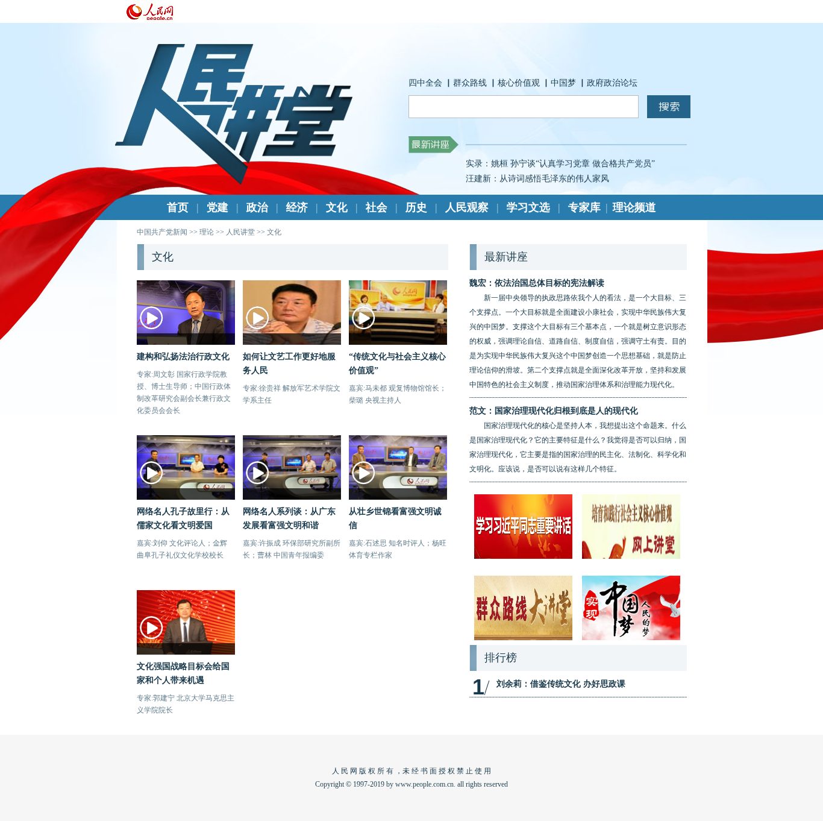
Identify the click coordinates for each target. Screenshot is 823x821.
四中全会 (425, 82)
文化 (337, 207)
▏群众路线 (466, 82)
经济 (297, 207)
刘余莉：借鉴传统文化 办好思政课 (560, 683)
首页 (178, 207)
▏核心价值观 (514, 82)
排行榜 (500, 658)
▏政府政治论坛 (607, 82)
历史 (416, 207)
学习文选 (528, 207)
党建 (217, 207)
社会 (376, 207)
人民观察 (467, 207)
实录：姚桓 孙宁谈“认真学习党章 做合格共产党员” (560, 160)
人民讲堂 (240, 232)
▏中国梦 (559, 82)
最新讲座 (506, 257)
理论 (206, 232)
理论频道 (634, 207)
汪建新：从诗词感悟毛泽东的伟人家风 (537, 175)
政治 (257, 207)
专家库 (584, 207)
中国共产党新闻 (162, 232)
